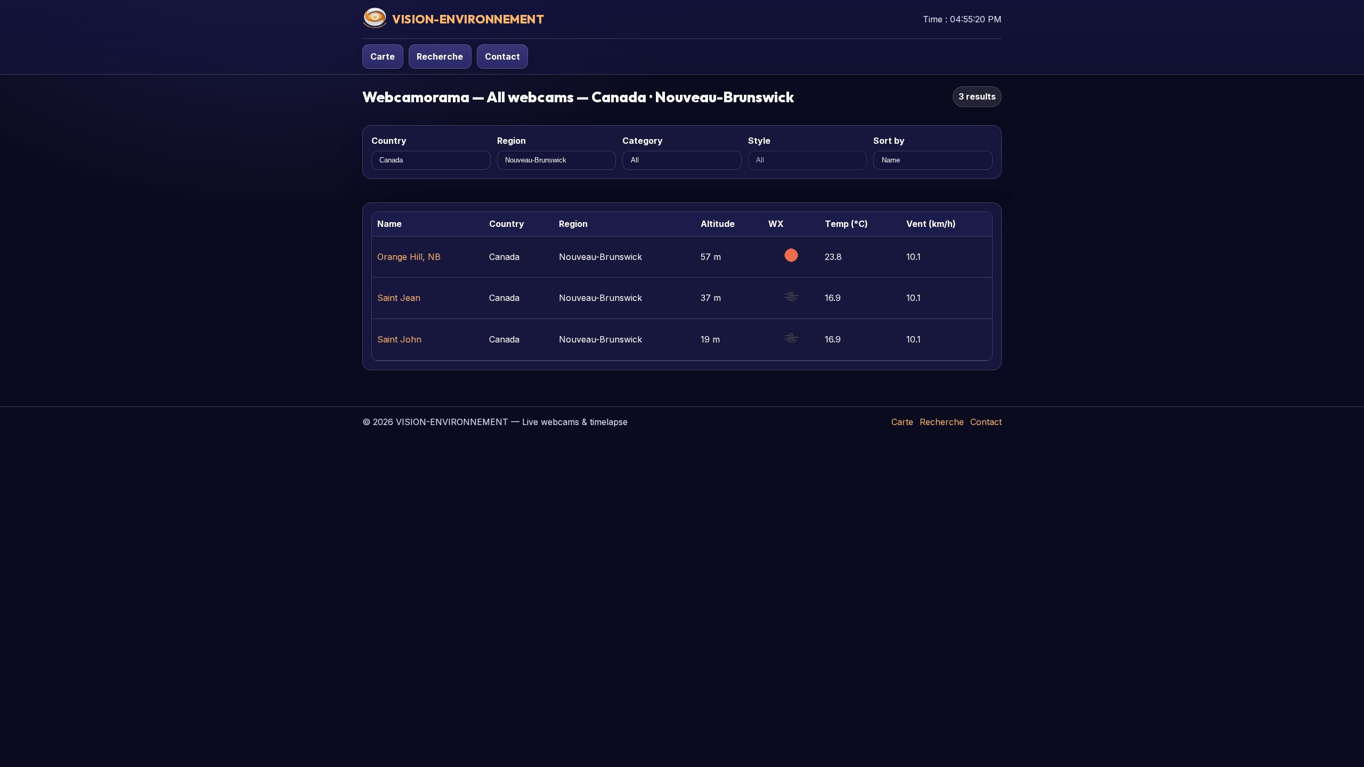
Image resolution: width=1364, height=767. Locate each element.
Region (511, 140)
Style (759, 140)
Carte (382, 56)
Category (642, 140)
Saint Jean (398, 297)
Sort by (889, 140)
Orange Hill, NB (409, 256)
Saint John (399, 339)
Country (389, 140)
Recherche (440, 56)
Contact (502, 56)
